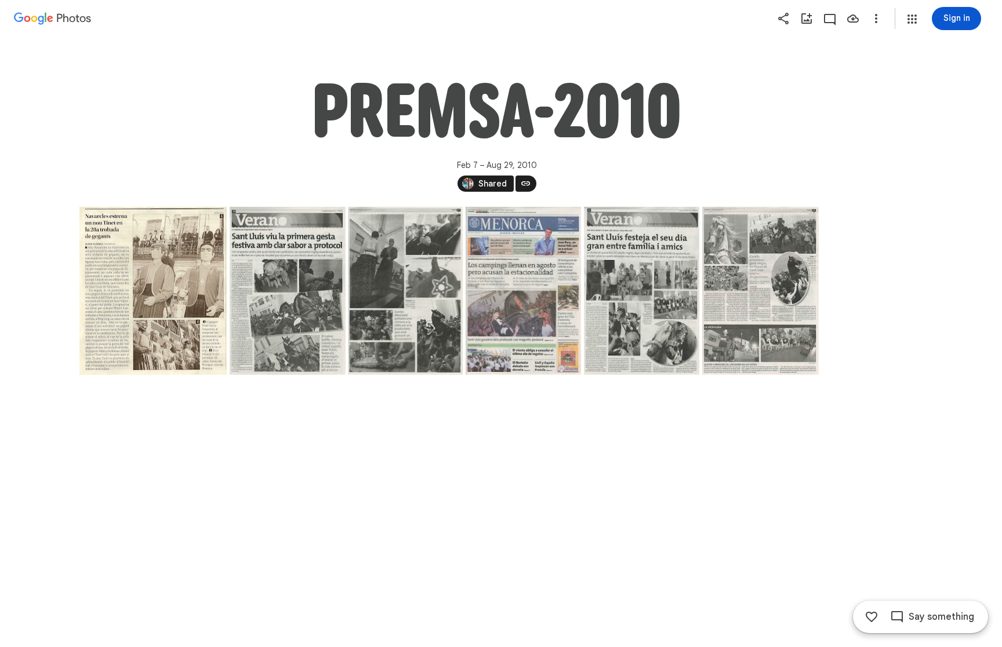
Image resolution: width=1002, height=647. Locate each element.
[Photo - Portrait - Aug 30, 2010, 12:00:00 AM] (641, 291)
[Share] (783, 18)
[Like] (871, 616)
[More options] (876, 18)
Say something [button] (941, 617)
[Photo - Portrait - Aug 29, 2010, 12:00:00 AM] (287, 291)
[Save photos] (853, 18)
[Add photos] (806, 18)
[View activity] (829, 18)
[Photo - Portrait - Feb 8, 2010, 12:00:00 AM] (153, 291)
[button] (912, 19)
